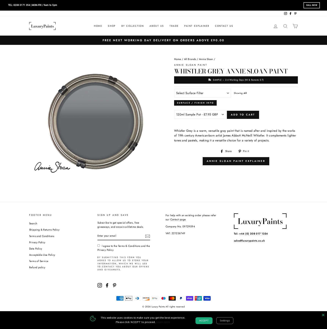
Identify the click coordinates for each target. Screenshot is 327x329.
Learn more (163, 322)
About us (156, 26)
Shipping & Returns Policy (44, 230)
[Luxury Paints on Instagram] (99, 285)
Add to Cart (243, 114)
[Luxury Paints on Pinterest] (114, 285)
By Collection (132, 26)
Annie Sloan (206, 59)
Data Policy (35, 248)
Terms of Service (38, 261)
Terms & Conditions (129, 246)
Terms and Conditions (41, 236)
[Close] (323, 315)
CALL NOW (311, 5)
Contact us (224, 26)
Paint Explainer (196, 26)
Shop (112, 26)
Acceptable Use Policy (42, 255)
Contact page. (178, 219)
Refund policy (37, 267)
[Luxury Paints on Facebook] (107, 285)
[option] (163, 40)
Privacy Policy (37, 242)
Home (98, 26)
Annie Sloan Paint (190, 65)
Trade (174, 26)
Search (33, 223)
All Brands (190, 59)
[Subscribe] (147, 236)
